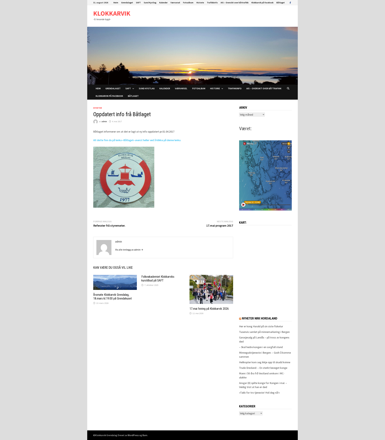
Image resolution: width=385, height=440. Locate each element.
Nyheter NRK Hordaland (259, 318)
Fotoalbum (188, 2)
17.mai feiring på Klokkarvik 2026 (209, 308)
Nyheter (97, 108)
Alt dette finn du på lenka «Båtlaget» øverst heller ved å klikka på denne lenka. (137, 140)
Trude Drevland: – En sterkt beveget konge (263, 368)
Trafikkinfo (212, 2)
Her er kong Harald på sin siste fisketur (261, 326)
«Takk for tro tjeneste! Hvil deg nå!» (259, 392)
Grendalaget (127, 2)
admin (104, 121)
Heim (115, 2)
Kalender (163, 2)
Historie (200, 2)
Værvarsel (175, 2)
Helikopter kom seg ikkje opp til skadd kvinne (264, 362)
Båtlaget (280, 2)
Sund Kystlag (150, 2)
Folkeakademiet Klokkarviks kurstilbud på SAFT (157, 278)
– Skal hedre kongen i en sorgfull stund (261, 347)
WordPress (133, 435)
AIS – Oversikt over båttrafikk (234, 2)
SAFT (138, 2)
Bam (144, 435)
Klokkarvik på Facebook (262, 2)
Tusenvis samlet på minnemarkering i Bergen (264, 332)
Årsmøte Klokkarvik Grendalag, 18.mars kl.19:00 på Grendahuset (112, 296)
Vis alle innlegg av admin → (129, 249)
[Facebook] (290, 2)
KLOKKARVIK (111, 13)
